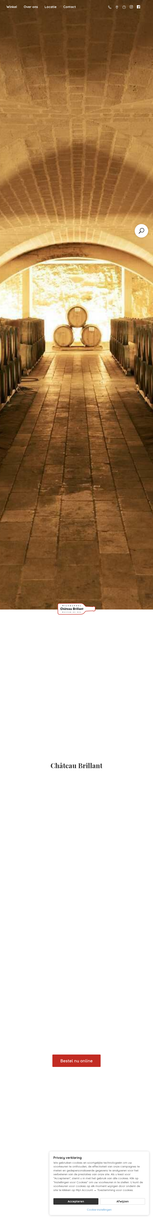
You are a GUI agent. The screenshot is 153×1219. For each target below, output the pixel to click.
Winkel (11, 7)
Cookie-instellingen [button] (99, 1209)
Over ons (31, 7)
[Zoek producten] (141, 230)
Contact (69, 7)
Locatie (51, 7)
